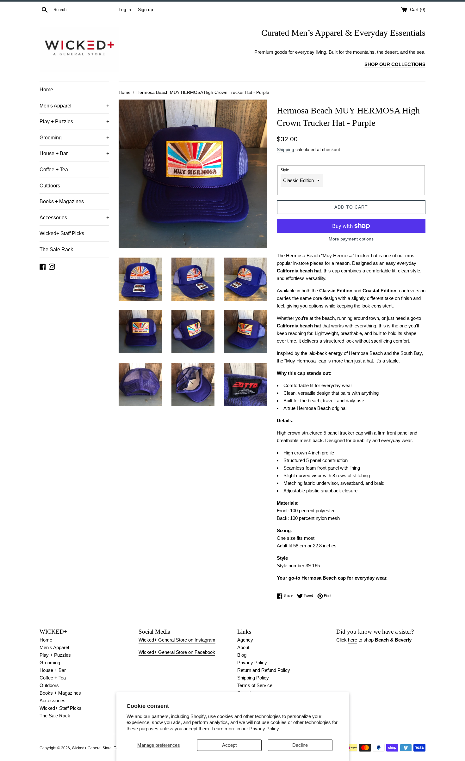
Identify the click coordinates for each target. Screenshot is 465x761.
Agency (245, 639)
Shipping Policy (253, 677)
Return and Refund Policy (263, 670)
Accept (229, 745)
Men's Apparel (74, 105)
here (352, 639)
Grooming (74, 137)
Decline (300, 745)
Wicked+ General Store (92, 748)
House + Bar (74, 153)
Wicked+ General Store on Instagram (177, 639)
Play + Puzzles (74, 121)
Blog (241, 655)
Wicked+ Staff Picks (62, 233)
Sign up (145, 9)
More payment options (351, 238)
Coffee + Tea (54, 169)
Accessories (74, 217)
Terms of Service (254, 685)
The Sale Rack (56, 249)
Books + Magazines (62, 201)
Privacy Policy (264, 728)
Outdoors (50, 185)
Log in (125, 9)
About (243, 647)
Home (46, 89)
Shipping (285, 149)
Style (285, 170)
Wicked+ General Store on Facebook (177, 652)
